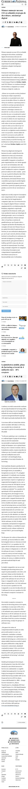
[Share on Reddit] (18, 265)
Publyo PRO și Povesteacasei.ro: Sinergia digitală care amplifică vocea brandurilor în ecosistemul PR (9, 339)
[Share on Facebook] (5, 22)
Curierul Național (11, 26)
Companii (3, 7)
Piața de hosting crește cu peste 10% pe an (9, 318)
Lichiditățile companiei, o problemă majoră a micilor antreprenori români (9, 351)
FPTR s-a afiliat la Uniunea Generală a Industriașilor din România (9, 327)
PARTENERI (19, 766)
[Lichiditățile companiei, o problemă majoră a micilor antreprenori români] (23, 351)
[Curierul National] (14, 1)
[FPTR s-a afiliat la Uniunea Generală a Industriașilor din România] (23, 326)
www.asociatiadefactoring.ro (10, 705)
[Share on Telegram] (21, 265)
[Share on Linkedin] (14, 22)
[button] (2, 4)
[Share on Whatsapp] (12, 22)
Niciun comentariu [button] (22, 722)
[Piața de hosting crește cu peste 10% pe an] (23, 318)
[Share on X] (7, 22)
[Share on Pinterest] (10, 22)
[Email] (17, 22)
